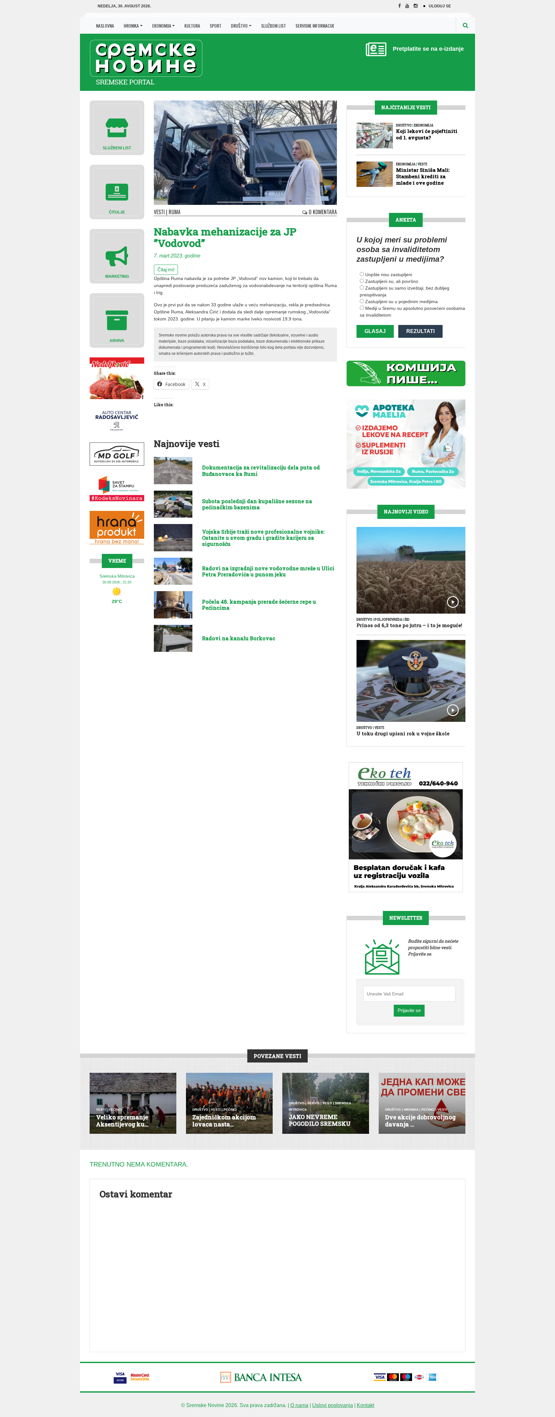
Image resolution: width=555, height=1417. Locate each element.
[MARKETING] (117, 255)
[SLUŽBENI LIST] (117, 127)
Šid (407, 619)
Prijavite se (409, 1010)
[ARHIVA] (117, 320)
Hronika (131, 25)
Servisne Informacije (314, 25)
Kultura (192, 25)
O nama (299, 1405)
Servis (313, 1103)
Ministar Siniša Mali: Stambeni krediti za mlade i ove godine (423, 176)
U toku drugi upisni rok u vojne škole (403, 733)
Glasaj (375, 331)
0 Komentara (322, 212)
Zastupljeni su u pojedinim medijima (401, 301)
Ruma (175, 212)
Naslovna (105, 25)
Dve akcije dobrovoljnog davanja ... (420, 1120)
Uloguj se (440, 6)
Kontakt (365, 1405)
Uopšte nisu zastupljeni (388, 274)
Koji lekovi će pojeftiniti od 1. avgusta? (426, 134)
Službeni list (273, 25)
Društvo (239, 25)
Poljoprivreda (388, 619)
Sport (215, 25)
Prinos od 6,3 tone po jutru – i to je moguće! (409, 625)
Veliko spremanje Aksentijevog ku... (122, 1120)
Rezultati (420, 331)
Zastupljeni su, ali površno (391, 281)
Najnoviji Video (406, 512)
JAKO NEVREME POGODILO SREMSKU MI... (320, 1123)
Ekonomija (161, 25)
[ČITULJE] (117, 191)
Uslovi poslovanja (332, 1405)
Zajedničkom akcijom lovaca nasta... (224, 1120)
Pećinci (115, 1109)
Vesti (159, 212)
